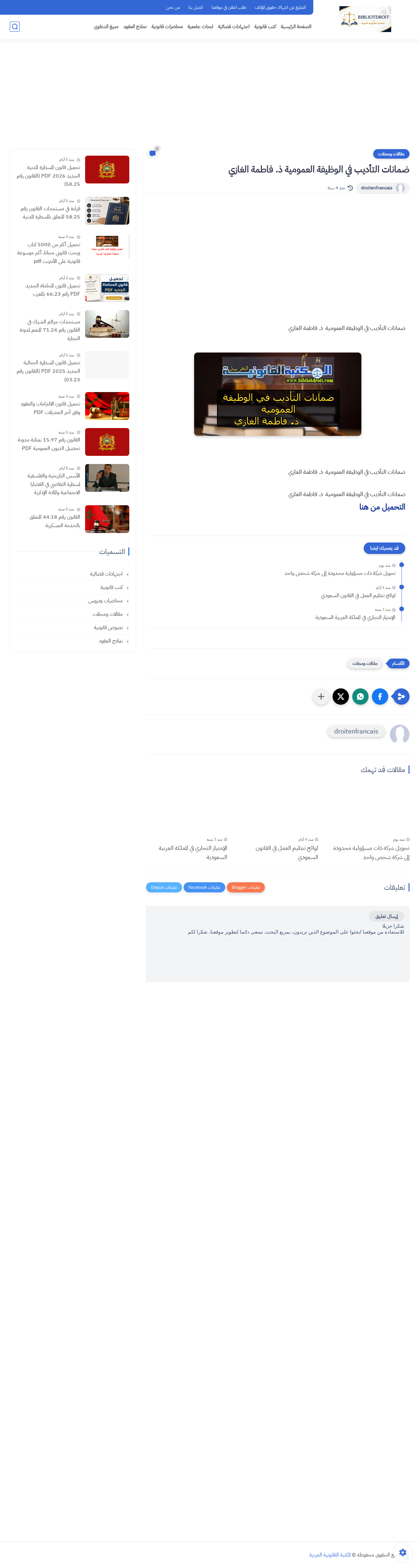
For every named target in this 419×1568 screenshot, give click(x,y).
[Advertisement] (209, 98)
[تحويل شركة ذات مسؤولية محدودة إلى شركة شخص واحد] (368, 811)
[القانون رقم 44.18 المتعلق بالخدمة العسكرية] (107, 519)
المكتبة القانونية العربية (330, 1555)
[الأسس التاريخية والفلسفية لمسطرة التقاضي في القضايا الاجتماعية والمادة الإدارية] (107, 478)
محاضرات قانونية (167, 26)
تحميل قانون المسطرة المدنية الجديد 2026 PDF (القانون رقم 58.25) (48, 176)
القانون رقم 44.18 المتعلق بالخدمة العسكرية (54, 521)
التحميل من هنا (382, 507)
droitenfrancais (376, 187)
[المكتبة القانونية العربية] (365, 19)
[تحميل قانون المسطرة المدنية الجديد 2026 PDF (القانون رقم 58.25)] (107, 169)
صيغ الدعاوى (106, 26)
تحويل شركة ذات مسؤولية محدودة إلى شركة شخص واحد (339, 573)
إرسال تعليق (386, 916)
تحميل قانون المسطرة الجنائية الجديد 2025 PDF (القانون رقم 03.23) (48, 371)
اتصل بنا (196, 7)
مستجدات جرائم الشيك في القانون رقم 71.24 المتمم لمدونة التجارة (50, 330)
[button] (380, 696)
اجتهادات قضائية (233, 26)
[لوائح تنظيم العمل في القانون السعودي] (277, 811)
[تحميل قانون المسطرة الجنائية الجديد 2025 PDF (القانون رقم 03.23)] (107, 365)
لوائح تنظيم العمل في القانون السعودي (358, 595)
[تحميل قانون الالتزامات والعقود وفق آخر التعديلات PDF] (107, 406)
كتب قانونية (265, 26)
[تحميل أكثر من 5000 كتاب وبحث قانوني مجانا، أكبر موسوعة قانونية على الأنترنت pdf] (107, 247)
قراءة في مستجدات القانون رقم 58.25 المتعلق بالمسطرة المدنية (50, 213)
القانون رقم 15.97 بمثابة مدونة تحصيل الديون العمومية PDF (49, 444)
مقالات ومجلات (391, 153)
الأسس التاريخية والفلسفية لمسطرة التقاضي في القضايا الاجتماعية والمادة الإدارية (53, 484)
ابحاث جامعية (200, 26)
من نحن (173, 7)
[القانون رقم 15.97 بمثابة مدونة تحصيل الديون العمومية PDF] (107, 442)
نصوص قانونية (109, 627)
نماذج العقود (135, 26)
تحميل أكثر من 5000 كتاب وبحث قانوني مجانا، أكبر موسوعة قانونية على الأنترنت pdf (48, 253)
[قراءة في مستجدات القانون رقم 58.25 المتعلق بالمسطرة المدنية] (107, 211)
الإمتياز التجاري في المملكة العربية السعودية (355, 617)
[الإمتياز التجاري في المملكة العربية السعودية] (186, 811)
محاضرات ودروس (106, 601)
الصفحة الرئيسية (296, 26)
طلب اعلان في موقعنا (228, 7)
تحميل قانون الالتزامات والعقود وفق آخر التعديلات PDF (50, 408)
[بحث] (15, 27)
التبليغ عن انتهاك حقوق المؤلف (280, 7)
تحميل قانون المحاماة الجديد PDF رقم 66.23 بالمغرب (53, 290)
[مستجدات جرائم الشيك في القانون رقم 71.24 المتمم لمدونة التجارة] (107, 324)
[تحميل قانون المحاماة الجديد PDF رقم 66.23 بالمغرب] (107, 288)
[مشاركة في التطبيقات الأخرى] (321, 696)
